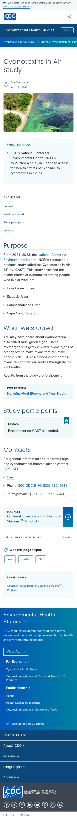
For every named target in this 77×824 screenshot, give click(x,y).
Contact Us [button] (13, 735)
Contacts (9, 230)
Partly (25, 559)
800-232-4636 (55, 485)
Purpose (8, 206)
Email (11, 477)
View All (14, 651)
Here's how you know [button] (16, 6)
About (10, 696)
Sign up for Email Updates (27, 724)
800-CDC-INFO (30, 485)
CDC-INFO (12, 469)
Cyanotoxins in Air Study (18, 42)
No (41, 559)
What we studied (14, 214)
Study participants (14, 222)
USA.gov (24, 815)
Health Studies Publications (23, 703)
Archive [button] (10, 777)
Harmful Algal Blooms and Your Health (37, 393)
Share (67, 537)
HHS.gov (8, 815)
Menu (66, 30)
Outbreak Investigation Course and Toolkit (32, 709)
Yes (10, 559)
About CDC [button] (13, 745)
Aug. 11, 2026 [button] (19, 87)
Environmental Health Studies (28, 30)
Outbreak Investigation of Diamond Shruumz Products (35, 678)
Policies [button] (10, 756)
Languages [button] (13, 766)
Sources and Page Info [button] (25, 537)
